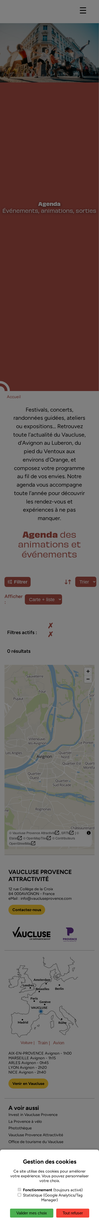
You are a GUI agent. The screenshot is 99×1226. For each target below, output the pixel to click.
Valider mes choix (31, 1213)
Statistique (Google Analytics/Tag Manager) (52, 1197)
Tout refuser (73, 1213)
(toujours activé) (53, 1190)
